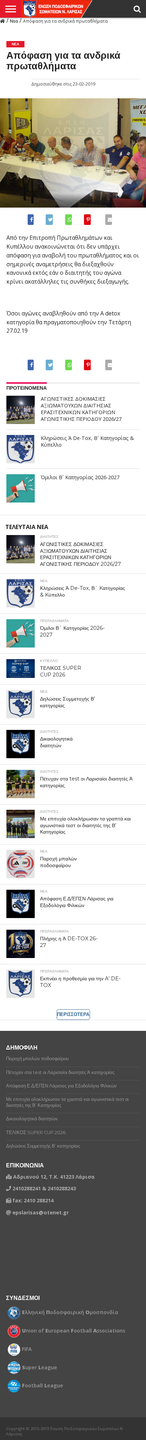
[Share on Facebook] (32, 220)
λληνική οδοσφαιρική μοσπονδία (70, 1312)
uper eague (39, 1367)
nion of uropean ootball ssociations (73, 1331)
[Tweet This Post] (49, 220)
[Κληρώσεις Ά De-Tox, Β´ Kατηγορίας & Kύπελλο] (20, 449)
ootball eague (42, 1385)
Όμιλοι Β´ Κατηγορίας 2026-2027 (80, 477)
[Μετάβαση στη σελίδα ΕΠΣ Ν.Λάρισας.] (2, 20)
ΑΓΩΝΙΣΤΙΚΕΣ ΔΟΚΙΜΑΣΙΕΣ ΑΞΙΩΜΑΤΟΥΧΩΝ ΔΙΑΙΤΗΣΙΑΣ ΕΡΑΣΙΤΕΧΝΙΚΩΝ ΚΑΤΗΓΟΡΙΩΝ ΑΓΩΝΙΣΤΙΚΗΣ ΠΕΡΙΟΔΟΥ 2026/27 (81, 409)
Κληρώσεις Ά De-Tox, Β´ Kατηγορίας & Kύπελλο (87, 441)
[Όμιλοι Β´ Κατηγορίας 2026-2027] (20, 488)
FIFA (27, 1349)
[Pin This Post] (87, 220)
